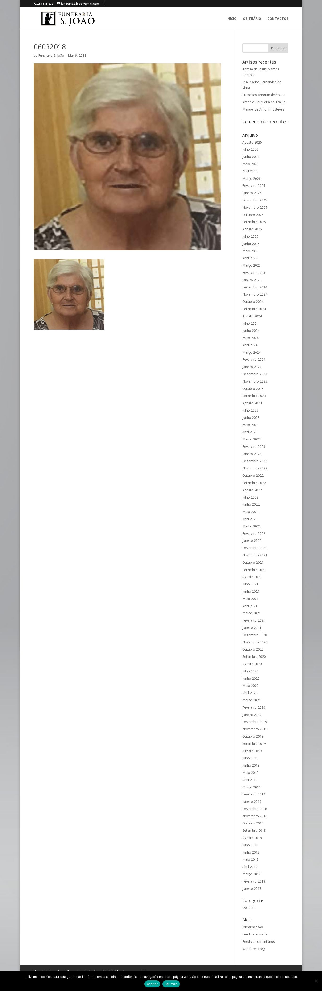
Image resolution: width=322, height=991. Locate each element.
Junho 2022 (251, 504)
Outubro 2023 (253, 388)
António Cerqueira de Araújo (264, 102)
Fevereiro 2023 (253, 446)
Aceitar (152, 984)
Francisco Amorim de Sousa (263, 94)
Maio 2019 (250, 772)
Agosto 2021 (252, 577)
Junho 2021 (251, 591)
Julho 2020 (250, 671)
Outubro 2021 (253, 562)
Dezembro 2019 (254, 721)
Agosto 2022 (252, 490)
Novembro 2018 (254, 816)
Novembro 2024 (254, 294)
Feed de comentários (258, 941)
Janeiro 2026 (251, 193)
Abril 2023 (249, 432)
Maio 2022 (250, 511)
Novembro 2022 (254, 468)
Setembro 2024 (254, 309)
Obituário (252, 19)
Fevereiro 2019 (253, 794)
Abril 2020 (249, 693)
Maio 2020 (250, 685)
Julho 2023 (250, 410)
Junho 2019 (251, 765)
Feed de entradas (255, 934)
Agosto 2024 (252, 316)
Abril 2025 (249, 258)
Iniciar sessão (252, 927)
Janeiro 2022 (251, 540)
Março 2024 (251, 352)
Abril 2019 (249, 780)
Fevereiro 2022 (253, 533)
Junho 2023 (251, 417)
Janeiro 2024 (251, 366)
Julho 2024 (250, 323)
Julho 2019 (250, 758)
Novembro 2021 (254, 555)
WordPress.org (253, 949)
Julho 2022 (250, 497)
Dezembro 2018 (254, 809)
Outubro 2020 (253, 649)
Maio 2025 (250, 251)
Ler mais (171, 984)
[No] (316, 981)
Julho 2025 (250, 236)
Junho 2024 (251, 330)
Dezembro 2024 (254, 287)
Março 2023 (251, 439)
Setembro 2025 (254, 222)
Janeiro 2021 (251, 627)
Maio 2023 (250, 425)
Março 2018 (251, 874)
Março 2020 (251, 700)
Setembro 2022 (254, 482)
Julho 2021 (250, 584)
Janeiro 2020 (251, 714)
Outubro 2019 (253, 736)
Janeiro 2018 (251, 888)
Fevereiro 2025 (253, 272)
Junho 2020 (251, 678)
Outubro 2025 (253, 214)
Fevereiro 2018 (253, 881)
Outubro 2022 (253, 475)
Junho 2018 (251, 852)
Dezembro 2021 (254, 548)
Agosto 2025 (252, 229)
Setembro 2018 (254, 830)
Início (232, 19)
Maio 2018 (250, 859)
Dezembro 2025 (254, 200)
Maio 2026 (250, 164)
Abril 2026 (249, 171)
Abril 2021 (249, 606)
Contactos (277, 19)
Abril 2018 (249, 866)
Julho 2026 (250, 149)
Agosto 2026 (252, 142)
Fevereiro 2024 (253, 359)
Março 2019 (251, 787)
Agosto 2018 (252, 837)
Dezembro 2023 (254, 374)
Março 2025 (251, 265)
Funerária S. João (51, 55)
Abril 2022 (249, 519)
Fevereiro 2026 (253, 185)
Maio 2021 (250, 598)
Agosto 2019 (252, 751)
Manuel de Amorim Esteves (263, 109)
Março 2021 (251, 613)
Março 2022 (251, 526)
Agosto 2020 (252, 664)
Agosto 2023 (252, 403)
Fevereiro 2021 (253, 620)
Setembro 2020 (254, 656)
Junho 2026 (251, 156)
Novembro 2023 (254, 381)
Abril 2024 (249, 345)
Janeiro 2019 (251, 801)
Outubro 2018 (253, 823)
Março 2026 (251, 178)
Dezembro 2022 (254, 461)
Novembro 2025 (254, 207)
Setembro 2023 (254, 395)
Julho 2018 (250, 845)
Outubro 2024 (253, 301)
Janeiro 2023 (251, 454)
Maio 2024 (250, 338)
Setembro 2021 (254, 569)
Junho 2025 (251, 243)
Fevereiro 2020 (253, 707)
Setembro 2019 (254, 743)
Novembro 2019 (254, 729)
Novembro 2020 (254, 642)
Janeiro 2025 (251, 280)
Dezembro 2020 (254, 635)
